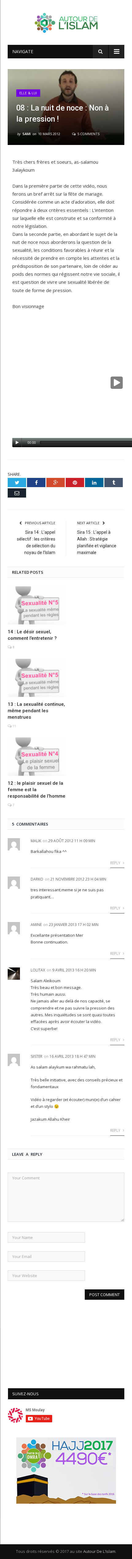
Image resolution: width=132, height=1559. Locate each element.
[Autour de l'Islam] (66, 21)
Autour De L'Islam (99, 1551)
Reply (115, 862)
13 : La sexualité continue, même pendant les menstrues (36, 710)
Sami (26, 133)
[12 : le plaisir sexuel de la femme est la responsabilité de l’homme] (37, 756)
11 (14, 726)
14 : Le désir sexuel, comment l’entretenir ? (32, 635)
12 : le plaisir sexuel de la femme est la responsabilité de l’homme (36, 789)
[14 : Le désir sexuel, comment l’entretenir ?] (37, 605)
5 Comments (87, 133)
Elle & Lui (28, 93)
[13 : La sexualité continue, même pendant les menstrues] (37, 678)
